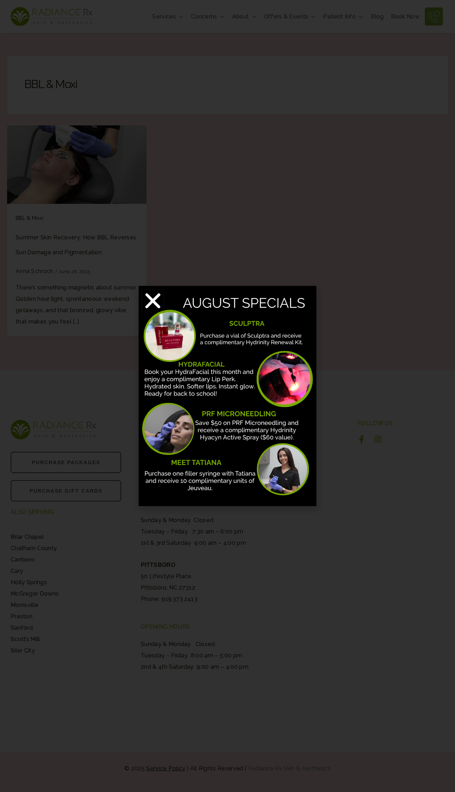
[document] (227, 396)
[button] (153, 300)
